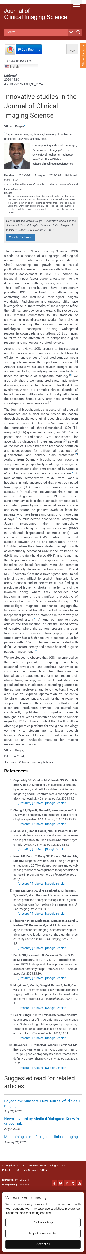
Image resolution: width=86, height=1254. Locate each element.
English (14, 66)
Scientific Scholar (27, 1170)
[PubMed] (38, 803)
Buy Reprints (30, 50)
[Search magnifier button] (78, 32)
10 (35, 650)
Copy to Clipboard (20, 237)
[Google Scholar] (55, 803)
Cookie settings (43, 1222)
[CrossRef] (24, 803)
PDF (72, 50)
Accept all (43, 1244)
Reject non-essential (43, 1233)
